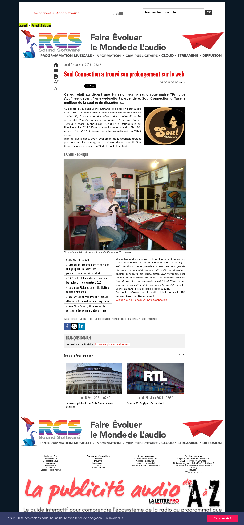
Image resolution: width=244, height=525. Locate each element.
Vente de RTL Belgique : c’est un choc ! (145, 403)
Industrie (98, 461)
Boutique (193, 470)
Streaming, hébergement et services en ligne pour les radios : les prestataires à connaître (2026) (87, 268)
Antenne (98, 458)
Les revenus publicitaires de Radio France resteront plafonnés (89, 405)
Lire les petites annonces (145, 458)
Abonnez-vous (50, 458)
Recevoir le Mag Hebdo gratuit (146, 465)
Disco (74, 319)
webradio (153, 319)
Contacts (50, 467)
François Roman (78, 338)
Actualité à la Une (41, 25)
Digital (98, 465)
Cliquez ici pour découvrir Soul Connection (141, 299)
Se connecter (44, 13)
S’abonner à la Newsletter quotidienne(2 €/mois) (193, 466)
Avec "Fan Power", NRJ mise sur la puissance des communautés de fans (86, 308)
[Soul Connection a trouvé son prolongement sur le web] (164, 108)
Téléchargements (193, 472)
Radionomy (134, 319)
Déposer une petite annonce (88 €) (193, 458)
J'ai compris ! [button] (222, 518)
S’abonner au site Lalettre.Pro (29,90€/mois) (193, 463)
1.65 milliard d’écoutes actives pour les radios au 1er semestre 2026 (87, 280)
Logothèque (50, 465)
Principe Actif (119, 319)
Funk (90, 319)
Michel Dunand (102, 319)
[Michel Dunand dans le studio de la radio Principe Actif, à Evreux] (125, 160)
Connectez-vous (50, 461)
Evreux (82, 319)
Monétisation (98, 463)
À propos (50, 463)
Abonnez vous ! (67, 13)
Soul (144, 319)
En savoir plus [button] (113, 518)
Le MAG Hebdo (98, 467)
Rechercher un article (146, 463)
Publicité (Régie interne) (51, 470)
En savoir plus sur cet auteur (112, 344)
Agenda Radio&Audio (146, 461)
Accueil (23, 25)
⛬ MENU (117, 13)
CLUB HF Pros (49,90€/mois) (193, 461)
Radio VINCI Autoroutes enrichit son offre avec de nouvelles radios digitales (87, 299)
